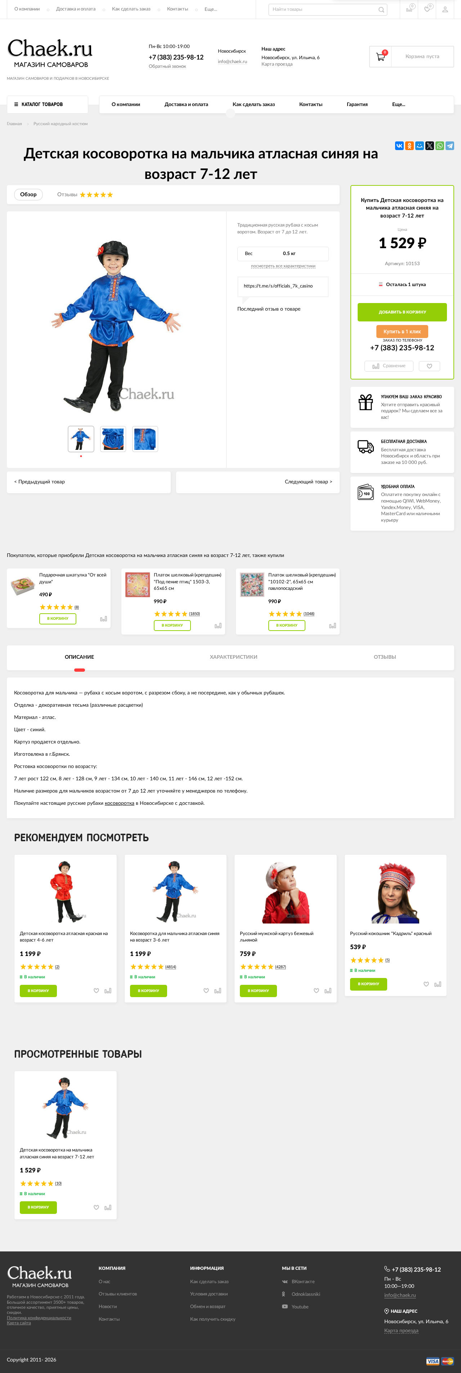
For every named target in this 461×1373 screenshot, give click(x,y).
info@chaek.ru (232, 62)
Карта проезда (276, 64)
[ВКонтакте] (399, 145)
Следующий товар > (308, 481)
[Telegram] (450, 145)
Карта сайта (19, 1323)
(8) (77, 607)
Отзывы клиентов (118, 1294)
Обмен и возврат (208, 1306)
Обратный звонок (167, 66)
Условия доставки (209, 1294)
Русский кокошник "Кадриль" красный (390, 933)
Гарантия (357, 104)
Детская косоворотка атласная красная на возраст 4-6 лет (64, 937)
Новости (108, 1306)
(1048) (309, 614)
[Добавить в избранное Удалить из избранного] (429, 366)
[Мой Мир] (419, 145)
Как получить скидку (213, 1319)
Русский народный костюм (60, 124)
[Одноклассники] (409, 145)
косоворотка (119, 803)
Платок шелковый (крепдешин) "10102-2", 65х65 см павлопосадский (302, 582)
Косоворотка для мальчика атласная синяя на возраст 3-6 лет (174, 937)
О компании (27, 9)
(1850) (194, 614)
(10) (58, 1183)
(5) (387, 960)
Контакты (177, 9)
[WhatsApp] (439, 145)
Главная (14, 124)
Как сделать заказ (131, 9)
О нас (104, 1282)
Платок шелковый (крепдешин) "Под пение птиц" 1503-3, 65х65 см (187, 582)
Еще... (211, 9)
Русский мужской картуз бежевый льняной (276, 937)
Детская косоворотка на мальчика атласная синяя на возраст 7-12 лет (57, 1153)
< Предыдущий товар (39, 481)
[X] (429, 145)
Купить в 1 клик (402, 331)
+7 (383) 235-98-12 (176, 57)
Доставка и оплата (75, 9)
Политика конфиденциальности (39, 1318)
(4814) (170, 967)
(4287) (280, 967)
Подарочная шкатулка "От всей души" (72, 578)
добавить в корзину (402, 312)
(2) (57, 967)
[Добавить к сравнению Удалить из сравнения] (103, 619)
